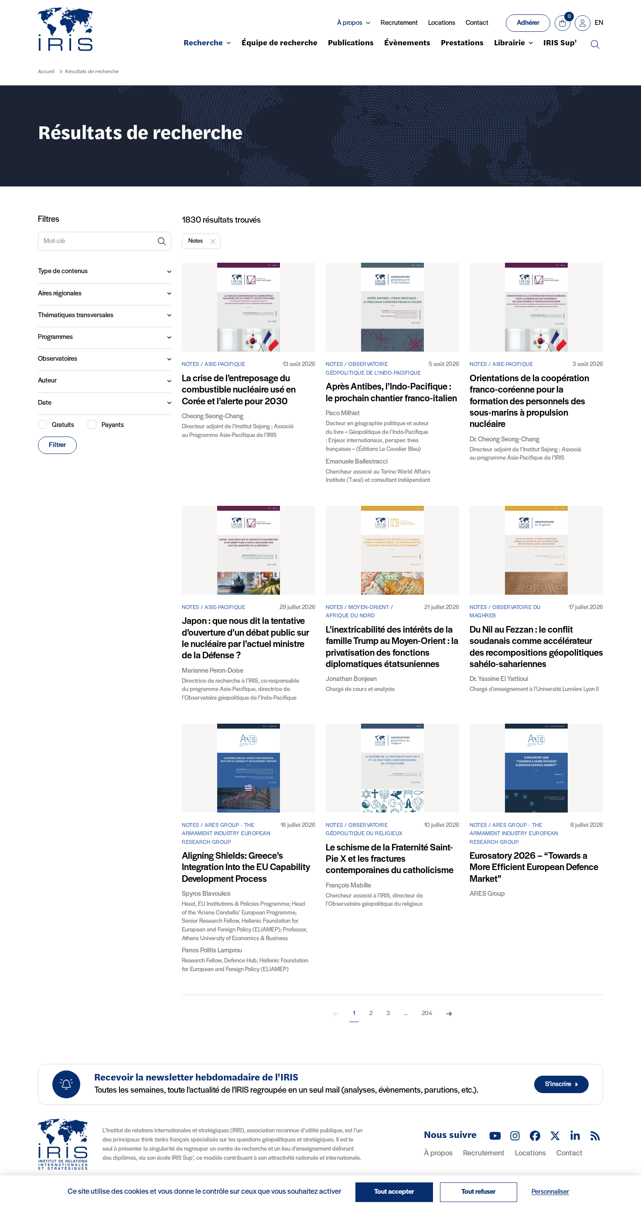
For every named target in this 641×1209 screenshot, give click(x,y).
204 (427, 1013)
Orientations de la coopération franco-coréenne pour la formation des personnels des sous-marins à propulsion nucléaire (529, 402)
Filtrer (57, 445)
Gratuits (63, 425)
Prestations (462, 43)
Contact (477, 23)
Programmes (55, 337)
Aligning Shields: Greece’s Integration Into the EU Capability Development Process (246, 867)
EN (599, 23)
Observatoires (57, 359)
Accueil (46, 72)
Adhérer (528, 23)
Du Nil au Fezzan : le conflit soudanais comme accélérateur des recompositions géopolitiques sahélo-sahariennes (536, 647)
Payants (113, 425)
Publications (351, 43)
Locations (441, 23)
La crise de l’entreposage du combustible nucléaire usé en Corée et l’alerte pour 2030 (239, 390)
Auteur (47, 380)
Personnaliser (550, 1192)
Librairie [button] (509, 43)
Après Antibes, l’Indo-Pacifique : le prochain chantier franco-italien (391, 392)
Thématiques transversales (75, 315)
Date (44, 403)
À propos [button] (349, 23)
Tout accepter (394, 1192)
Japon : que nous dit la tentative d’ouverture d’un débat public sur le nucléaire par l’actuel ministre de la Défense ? (245, 638)
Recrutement (399, 23)
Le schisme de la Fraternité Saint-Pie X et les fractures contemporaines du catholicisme (389, 859)
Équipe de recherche (279, 43)
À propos (438, 1154)
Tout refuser (478, 1192)
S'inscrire (558, 1084)
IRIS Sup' (560, 43)
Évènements (407, 43)
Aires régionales (60, 293)
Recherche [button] (203, 43)
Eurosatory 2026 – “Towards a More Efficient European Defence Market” (534, 867)
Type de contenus (63, 271)
